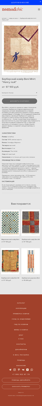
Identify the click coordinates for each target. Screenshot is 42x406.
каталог (4, 18)
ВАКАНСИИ (21, 365)
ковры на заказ (13, 18)
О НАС (21, 339)
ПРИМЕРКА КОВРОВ (21, 314)
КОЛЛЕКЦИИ (21, 308)
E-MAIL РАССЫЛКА (21, 355)
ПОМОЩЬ (21, 360)
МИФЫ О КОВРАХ (21, 330)
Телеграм (9, 189)
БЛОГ (21, 335)
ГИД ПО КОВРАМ (21, 324)
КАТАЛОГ (21, 303)
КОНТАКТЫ (21, 344)
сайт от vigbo (21, 401)
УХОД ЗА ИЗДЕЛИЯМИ (21, 319)
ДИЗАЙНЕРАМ (21, 349)
